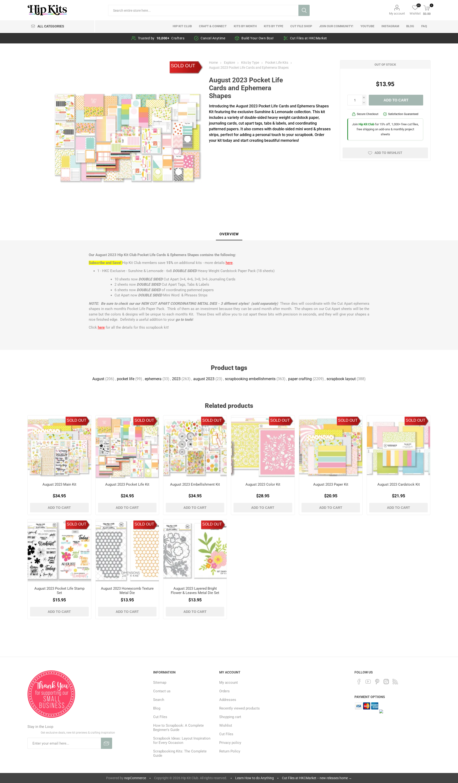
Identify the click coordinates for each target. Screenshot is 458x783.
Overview (229, 234)
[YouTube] (368, 681)
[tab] (229, 234)
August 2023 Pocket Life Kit (127, 484)
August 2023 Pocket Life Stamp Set (59, 590)
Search (304, 10)
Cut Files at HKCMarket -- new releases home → (317, 778)
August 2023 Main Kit (59, 484)
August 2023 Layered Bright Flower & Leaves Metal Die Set (195, 590)
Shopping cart (230, 717)
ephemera (153, 379)
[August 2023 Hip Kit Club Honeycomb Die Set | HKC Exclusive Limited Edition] (127, 551)
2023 (176, 379)
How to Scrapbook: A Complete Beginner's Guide (178, 727)
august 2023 (203, 379)
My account (397, 13)
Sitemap (159, 682)
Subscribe (106, 743)
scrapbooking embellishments (250, 379)
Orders (224, 691)
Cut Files (160, 717)
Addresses (227, 700)
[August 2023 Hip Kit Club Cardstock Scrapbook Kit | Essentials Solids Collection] (398, 447)
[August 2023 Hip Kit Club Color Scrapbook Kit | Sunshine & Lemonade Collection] (262, 447)
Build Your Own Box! (257, 38)
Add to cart (396, 100)
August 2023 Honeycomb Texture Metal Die (127, 590)
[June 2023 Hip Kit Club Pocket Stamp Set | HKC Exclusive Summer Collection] (59, 551)
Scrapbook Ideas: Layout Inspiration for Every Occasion (181, 740)
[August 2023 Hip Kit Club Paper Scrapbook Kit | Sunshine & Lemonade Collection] (330, 447)
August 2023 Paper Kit (330, 484)
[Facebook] (359, 681)
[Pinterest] (377, 681)
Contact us (162, 691)
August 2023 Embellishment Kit (195, 484)
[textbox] (203, 10)
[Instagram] (386, 681)
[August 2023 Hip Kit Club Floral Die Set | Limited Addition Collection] (195, 551)
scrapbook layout (341, 379)
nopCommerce (135, 778)
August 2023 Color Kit (262, 484)
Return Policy (229, 751)
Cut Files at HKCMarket (308, 38)
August (98, 379)
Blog (156, 708)
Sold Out (183, 65)
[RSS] (395, 681)
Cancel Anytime (213, 38)
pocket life (125, 379)
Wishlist (225, 725)
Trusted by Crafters (161, 38)
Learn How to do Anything (254, 778)
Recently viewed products (239, 708)
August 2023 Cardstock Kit (398, 484)
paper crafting (300, 379)
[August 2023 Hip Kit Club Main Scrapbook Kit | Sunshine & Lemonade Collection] (59, 447)
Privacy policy (230, 743)
